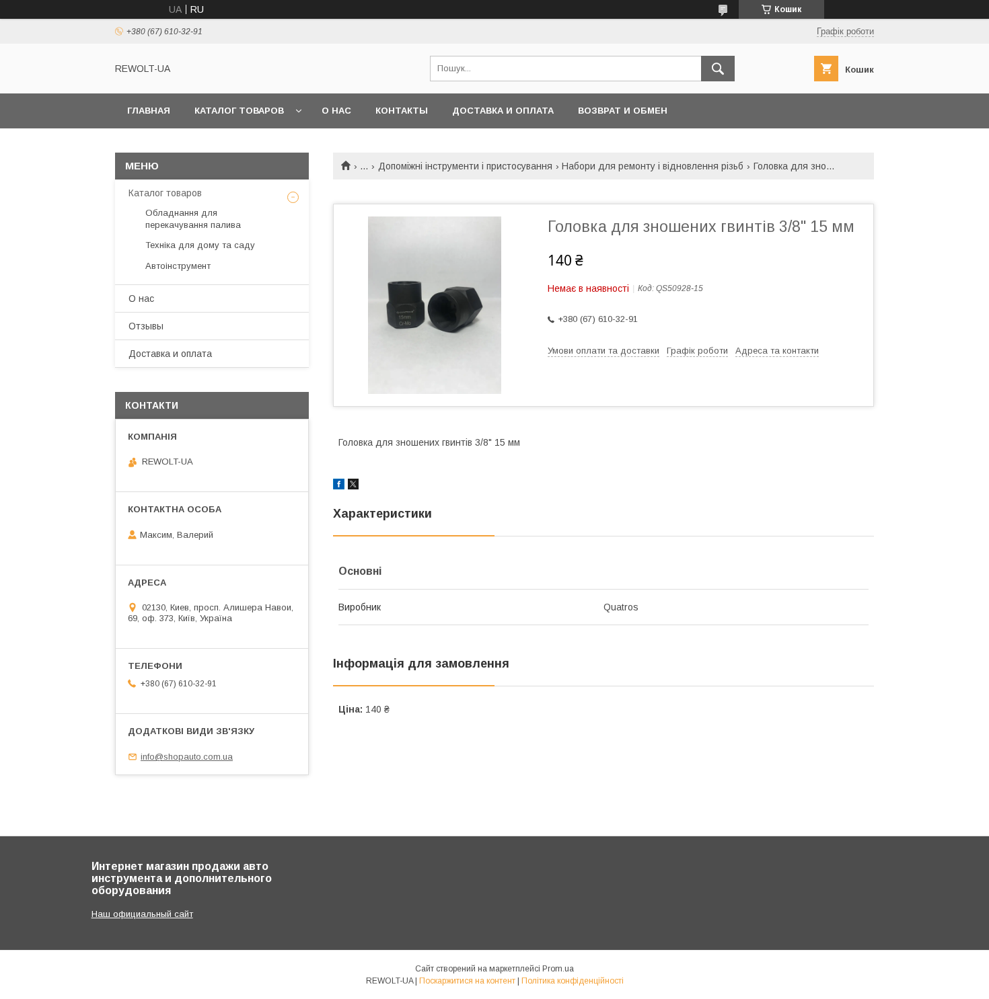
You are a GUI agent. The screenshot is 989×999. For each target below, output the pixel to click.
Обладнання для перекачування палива (193, 219)
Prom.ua (558, 968)
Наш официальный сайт (142, 914)
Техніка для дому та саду (200, 245)
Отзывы (146, 326)
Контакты (401, 111)
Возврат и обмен (622, 111)
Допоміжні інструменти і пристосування (465, 166)
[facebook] (338, 486)
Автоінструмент (178, 266)
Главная (148, 111)
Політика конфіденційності (572, 981)
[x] (353, 486)
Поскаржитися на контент (467, 981)
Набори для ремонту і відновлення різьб (652, 166)
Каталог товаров (239, 111)
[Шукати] (718, 68)
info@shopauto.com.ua (187, 757)
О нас (336, 111)
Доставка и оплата (503, 111)
